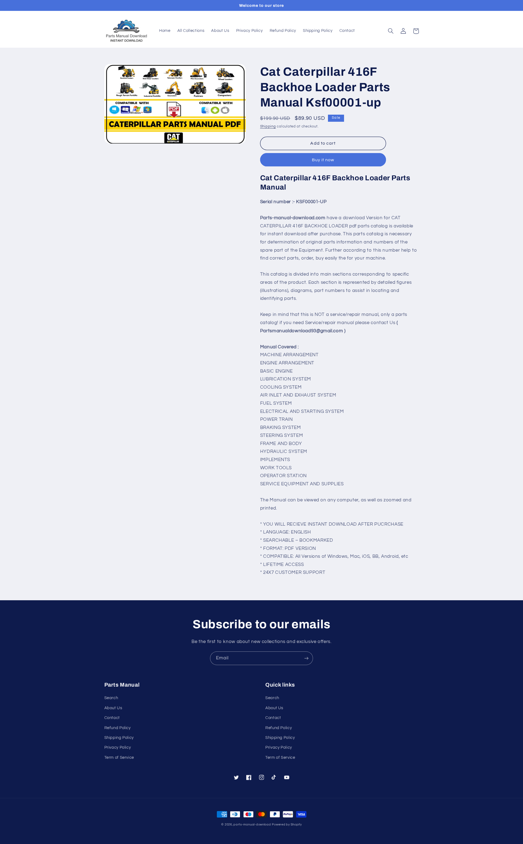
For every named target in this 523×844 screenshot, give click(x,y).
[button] (391, 31)
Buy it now (323, 160)
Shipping (268, 126)
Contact (112, 718)
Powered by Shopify (287, 824)
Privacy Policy (117, 747)
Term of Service (119, 757)
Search (111, 698)
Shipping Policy (119, 738)
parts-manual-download (252, 824)
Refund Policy (117, 728)
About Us (113, 708)
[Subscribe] (306, 658)
